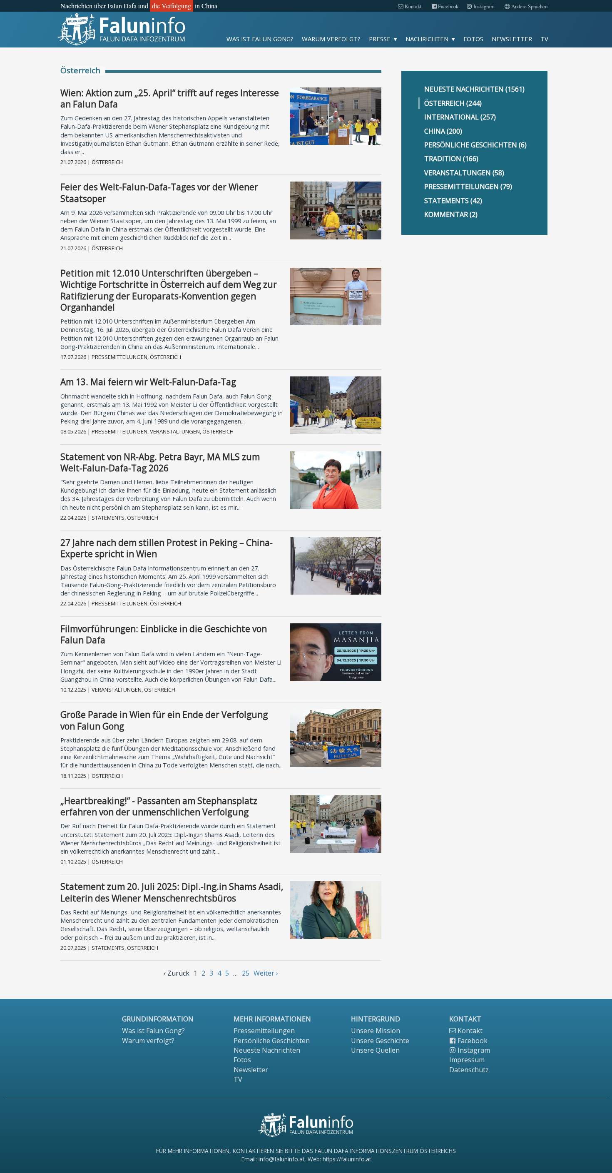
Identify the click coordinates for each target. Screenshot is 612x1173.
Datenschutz (469, 1069)
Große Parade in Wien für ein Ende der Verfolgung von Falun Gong (164, 720)
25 (245, 973)
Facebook (447, 6)
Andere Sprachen (528, 6)
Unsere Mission (375, 1030)
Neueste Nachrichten (267, 1050)
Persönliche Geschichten (272, 1040)
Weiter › (266, 973)
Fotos (473, 39)
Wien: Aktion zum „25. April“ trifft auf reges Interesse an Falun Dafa (169, 98)
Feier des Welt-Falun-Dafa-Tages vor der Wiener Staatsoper (159, 192)
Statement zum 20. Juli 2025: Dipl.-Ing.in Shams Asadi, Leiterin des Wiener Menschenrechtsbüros (171, 892)
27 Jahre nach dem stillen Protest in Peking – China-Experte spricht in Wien (166, 548)
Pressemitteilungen (264, 1030)
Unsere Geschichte (380, 1040)
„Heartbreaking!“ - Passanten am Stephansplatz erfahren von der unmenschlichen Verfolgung (158, 806)
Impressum (467, 1059)
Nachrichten (427, 39)
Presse (380, 39)
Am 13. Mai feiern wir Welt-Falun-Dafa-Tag (148, 382)
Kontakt (412, 6)
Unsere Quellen (375, 1050)
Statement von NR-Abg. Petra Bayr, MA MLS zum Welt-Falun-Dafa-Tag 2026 (160, 462)
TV (544, 39)
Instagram (483, 6)
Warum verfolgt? (331, 39)
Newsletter (512, 39)
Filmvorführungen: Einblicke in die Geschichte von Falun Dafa (163, 634)
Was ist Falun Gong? (260, 39)
